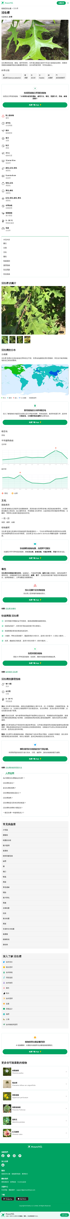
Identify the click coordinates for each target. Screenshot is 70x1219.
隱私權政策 (5, 1182)
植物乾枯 (6, 939)
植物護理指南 (16, 1174)
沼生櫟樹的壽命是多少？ (12, 793)
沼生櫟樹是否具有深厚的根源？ (14, 803)
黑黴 (4, 903)
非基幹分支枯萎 (8, 929)
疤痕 (4, 913)
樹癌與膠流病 (8, 856)
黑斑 (4, 882)
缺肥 (4, 861)
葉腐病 (5, 851)
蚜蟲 (4, 877)
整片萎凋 (6, 845)
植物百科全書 (6, 8)
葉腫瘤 (5, 934)
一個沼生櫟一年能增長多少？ (13, 813)
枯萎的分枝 (7, 840)
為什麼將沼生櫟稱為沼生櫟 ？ (14, 778)
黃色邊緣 (6, 887)
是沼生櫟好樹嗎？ (9, 788)
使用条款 (13, 1182)
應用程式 (25, 1174)
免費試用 (61, 3)
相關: (8, 609)
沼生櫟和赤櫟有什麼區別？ (13, 808)
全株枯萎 (6, 908)
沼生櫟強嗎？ (8, 798)
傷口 (4, 871)
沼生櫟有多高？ (8, 783)
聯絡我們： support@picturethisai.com (22, 1190)
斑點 (4, 892)
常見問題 (4, 1190)
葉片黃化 (6, 898)
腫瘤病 (5, 835)
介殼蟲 (5, 830)
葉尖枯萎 (6, 918)
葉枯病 (5, 944)
